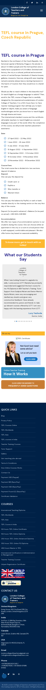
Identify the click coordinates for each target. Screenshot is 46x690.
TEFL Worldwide (7, 430)
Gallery (4, 454)
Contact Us (5, 473)
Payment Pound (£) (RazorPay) (13, 491)
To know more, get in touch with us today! (23, 243)
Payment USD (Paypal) (10, 477)
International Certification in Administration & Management (18, 554)
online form (15, 333)
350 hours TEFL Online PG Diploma (14, 543)
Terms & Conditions (9, 463)
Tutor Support (6, 449)
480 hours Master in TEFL (11, 548)
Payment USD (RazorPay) (11, 487)
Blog (2, 416)
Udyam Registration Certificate (13, 564)
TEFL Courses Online (9, 425)
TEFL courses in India (9, 439)
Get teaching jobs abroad (11, 458)
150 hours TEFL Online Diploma (13, 534)
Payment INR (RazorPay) (10, 482)
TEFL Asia (4, 435)
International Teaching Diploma (13, 510)
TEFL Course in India (9, 524)
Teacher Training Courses (11, 444)
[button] (14, 321)
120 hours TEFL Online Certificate (14, 529)
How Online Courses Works (11, 468)
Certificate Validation (9, 496)
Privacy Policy (6, 420)
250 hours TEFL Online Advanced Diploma (17, 539)
